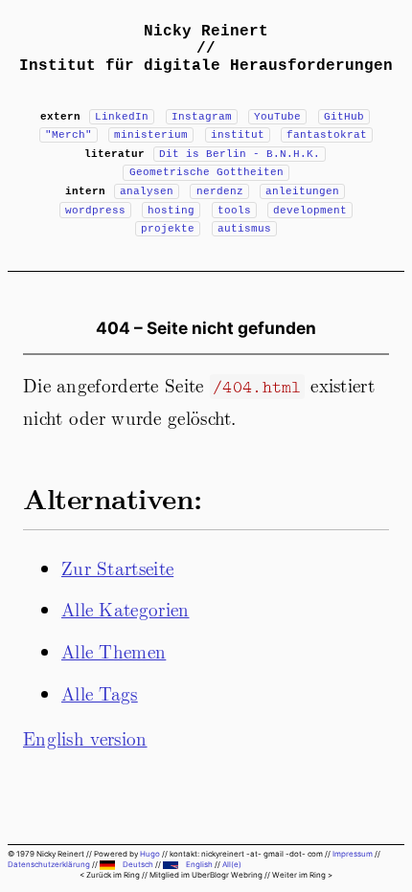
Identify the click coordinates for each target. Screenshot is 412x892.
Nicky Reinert (206, 31)
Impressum (352, 854)
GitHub (344, 117)
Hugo (150, 854)
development (310, 210)
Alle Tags (99, 693)
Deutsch (138, 864)
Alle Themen (113, 650)
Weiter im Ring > (302, 875)
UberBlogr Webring (227, 875)
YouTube (277, 117)
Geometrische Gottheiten (206, 172)
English (199, 864)
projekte (168, 228)
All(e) (231, 864)
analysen (146, 191)
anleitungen (302, 191)
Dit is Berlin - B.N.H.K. (239, 154)
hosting (171, 210)
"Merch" (68, 135)
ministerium (151, 135)
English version (85, 738)
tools (234, 210)
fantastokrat (326, 135)
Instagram (202, 117)
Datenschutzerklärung (49, 864)
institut (237, 135)
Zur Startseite (117, 567)
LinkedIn (122, 117)
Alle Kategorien (125, 608)
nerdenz (219, 191)
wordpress (95, 210)
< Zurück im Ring (110, 875)
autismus (244, 228)
